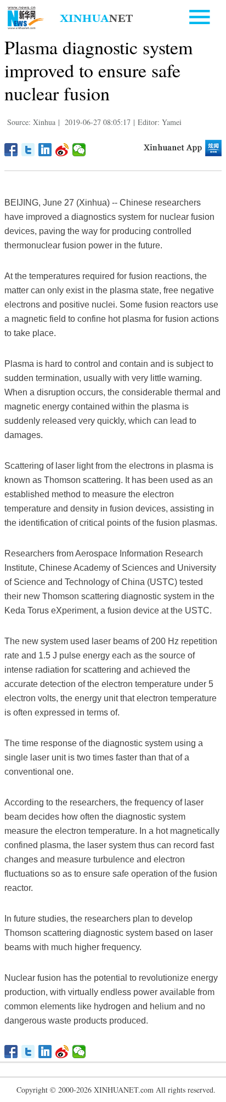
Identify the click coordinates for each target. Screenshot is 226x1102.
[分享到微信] (79, 149)
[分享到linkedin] (45, 149)
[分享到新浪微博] (62, 149)
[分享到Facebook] (11, 149)
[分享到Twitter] (28, 149)
